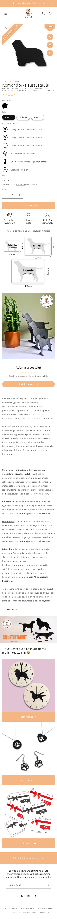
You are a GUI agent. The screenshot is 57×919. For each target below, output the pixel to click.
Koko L (37, 117)
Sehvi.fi (14, 908)
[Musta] (4, 105)
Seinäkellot (27, 716)
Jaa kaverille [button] (12, 609)
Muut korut (27, 780)
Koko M (23, 117)
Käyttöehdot (15, 913)
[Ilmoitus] (51, 3)
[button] (6, 13)
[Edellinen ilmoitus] (5, 3)
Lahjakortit (27, 843)
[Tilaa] (48, 885)
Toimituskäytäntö (30, 913)
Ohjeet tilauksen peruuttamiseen (28, 858)
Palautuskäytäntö (27, 908)
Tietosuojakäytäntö (44, 908)
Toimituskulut (20, 184)
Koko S (8, 117)
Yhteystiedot (44, 913)
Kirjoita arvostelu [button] (28, 384)
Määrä (4, 189)
